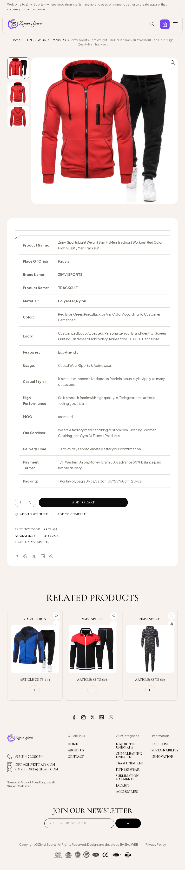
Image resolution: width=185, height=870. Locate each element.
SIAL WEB (131, 844)
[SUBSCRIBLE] (128, 823)
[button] (173, 62)
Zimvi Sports (38, 542)
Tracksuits (58, 40)
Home (16, 40)
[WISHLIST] (56, 616)
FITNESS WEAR (36, 40)
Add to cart (83, 502)
